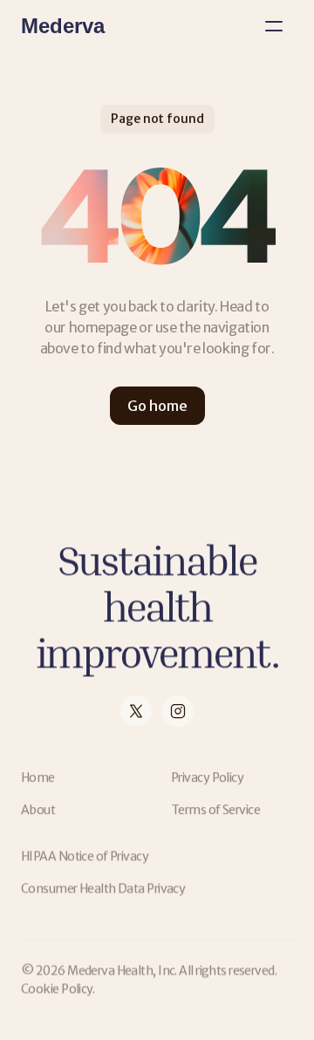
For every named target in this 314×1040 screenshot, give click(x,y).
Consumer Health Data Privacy (103, 888)
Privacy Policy (207, 777)
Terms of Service (215, 810)
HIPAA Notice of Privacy (84, 856)
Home (38, 777)
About (38, 810)
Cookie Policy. (57, 988)
